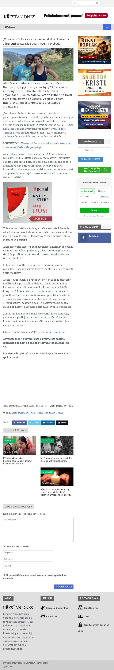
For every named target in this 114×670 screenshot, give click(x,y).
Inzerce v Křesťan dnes (57, 608)
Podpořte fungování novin (49, 332)
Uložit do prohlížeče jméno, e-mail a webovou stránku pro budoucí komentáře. (35, 577)
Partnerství (51, 616)
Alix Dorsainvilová (23, 412)
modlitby (50, 412)
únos (60, 412)
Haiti (40, 412)
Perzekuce (9, 441)
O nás (8, 598)
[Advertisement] (38, 383)
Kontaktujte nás (91, 608)
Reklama (47, 598)
